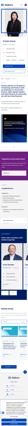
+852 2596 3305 (10, 273)
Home (2, 78)
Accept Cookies (14, 423)
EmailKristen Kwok (11, 56)
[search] (26, 5)
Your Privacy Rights (14, 416)
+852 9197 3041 (10, 52)
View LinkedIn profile (9, 71)
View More (7, 366)
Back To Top (25, 372)
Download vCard (9, 66)
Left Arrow (6, 147)
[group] (9, 343)
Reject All (14, 420)
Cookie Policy (20, 413)
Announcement (7, 328)
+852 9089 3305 (10, 277)
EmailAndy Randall (11, 280)
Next (13, 293)
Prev (5, 293)
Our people (7, 78)
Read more (6, 354)
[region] (14, 413)
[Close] (26, 401)
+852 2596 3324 (10, 49)
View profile (5, 284)
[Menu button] (21, 5)
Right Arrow (14, 147)
